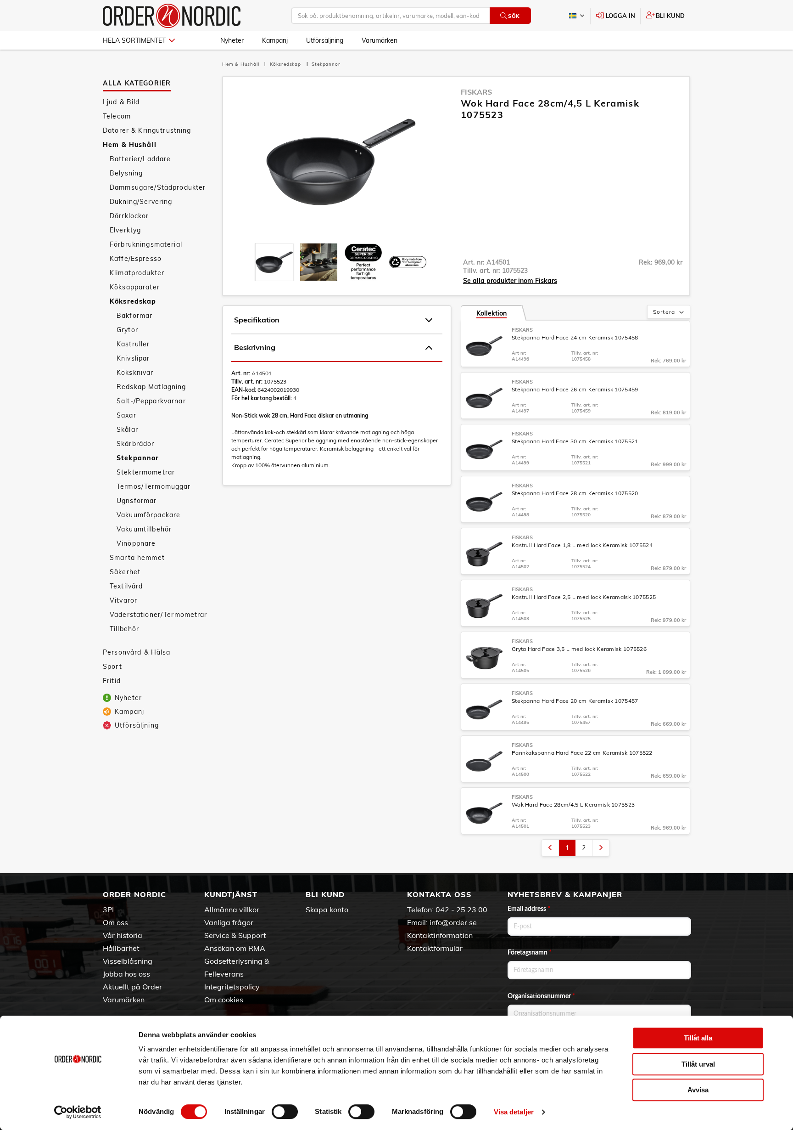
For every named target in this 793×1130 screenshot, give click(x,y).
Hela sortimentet (134, 40)
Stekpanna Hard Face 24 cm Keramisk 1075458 (575, 337)
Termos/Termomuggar (154, 486)
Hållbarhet (121, 948)
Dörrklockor (129, 216)
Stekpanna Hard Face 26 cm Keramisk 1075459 (575, 389)
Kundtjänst (230, 894)
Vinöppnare (136, 543)
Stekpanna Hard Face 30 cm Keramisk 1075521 (575, 441)
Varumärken (379, 40)
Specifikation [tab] (256, 319)
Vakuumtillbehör (144, 529)
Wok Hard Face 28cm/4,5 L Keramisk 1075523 (573, 804)
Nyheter (232, 40)
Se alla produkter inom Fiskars (510, 281)
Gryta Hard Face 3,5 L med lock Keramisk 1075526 (579, 648)
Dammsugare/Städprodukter (158, 187)
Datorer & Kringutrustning (147, 130)
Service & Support (235, 935)
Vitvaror (123, 600)
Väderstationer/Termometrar (158, 614)
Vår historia (122, 935)
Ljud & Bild (121, 102)
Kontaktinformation (440, 935)
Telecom (117, 116)
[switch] (285, 1111)
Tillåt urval (698, 1064)
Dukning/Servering (141, 202)
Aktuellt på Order (132, 986)
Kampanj (275, 40)
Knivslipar (133, 358)
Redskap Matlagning (151, 387)
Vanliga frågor (228, 922)
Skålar (127, 429)
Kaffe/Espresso (136, 258)
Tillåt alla (698, 1038)
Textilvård (126, 586)
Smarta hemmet (137, 558)
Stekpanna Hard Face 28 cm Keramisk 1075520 (575, 493)
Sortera (664, 311)
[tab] (274, 262)
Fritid (112, 681)
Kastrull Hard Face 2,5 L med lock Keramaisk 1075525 (584, 596)
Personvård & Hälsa (137, 652)
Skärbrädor (135, 444)
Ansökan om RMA (234, 948)
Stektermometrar (146, 472)
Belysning (126, 173)
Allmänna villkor (231, 909)
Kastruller (133, 344)
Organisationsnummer (541, 996)
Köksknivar (135, 372)
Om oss (115, 922)
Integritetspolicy (232, 986)
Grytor (127, 330)
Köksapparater (135, 287)
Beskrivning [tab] (254, 347)
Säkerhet (125, 572)
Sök (514, 16)
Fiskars (476, 91)
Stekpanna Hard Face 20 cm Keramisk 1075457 (575, 700)
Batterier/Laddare (140, 159)
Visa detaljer (514, 1112)
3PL (109, 909)
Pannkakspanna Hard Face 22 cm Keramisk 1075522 (582, 752)
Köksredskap (133, 301)
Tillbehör (124, 629)
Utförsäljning (324, 40)
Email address (529, 909)
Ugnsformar (136, 501)
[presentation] (274, 262)
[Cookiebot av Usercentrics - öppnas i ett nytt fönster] (78, 1112)
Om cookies (223, 999)
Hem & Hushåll (129, 145)
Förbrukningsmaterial (146, 244)
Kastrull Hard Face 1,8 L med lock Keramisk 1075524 (582, 545)
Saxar (126, 415)
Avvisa (698, 1090)
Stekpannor (138, 458)
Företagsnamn (530, 952)
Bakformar (134, 315)
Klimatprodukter (137, 273)
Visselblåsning (127, 961)
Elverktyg (125, 230)
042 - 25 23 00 (461, 909)
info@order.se (453, 922)
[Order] (171, 16)
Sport (112, 666)
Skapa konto (327, 909)
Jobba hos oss (126, 973)
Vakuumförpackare (148, 515)
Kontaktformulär (435, 948)
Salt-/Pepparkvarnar (151, 401)
